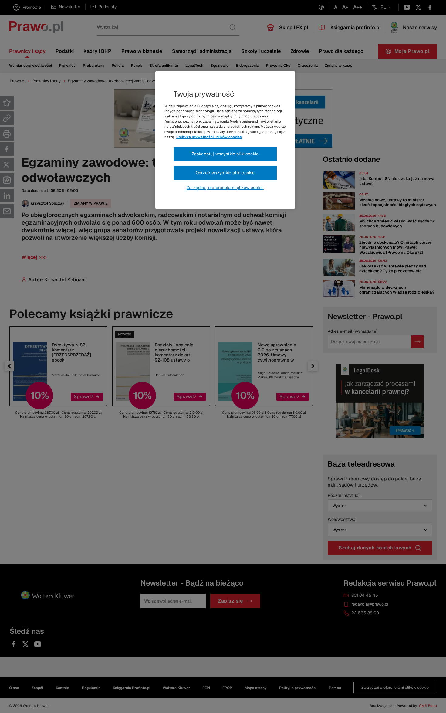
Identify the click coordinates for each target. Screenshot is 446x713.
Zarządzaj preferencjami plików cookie (225, 187)
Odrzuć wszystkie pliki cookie (225, 172)
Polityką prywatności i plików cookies (209, 137)
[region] (225, 140)
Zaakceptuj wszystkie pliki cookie (225, 154)
